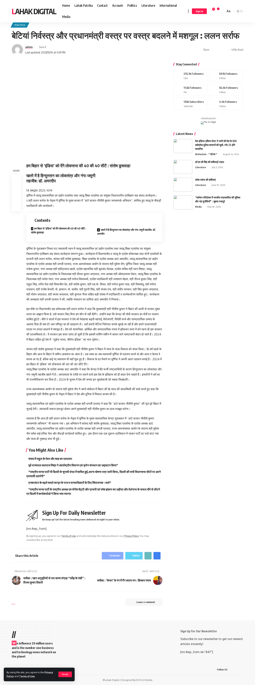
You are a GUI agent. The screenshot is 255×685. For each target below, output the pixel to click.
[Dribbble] (226, 104)
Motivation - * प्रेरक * (206, 154)
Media (198, 206)
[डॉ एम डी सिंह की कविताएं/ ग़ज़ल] (183, 167)
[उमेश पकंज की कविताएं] (183, 185)
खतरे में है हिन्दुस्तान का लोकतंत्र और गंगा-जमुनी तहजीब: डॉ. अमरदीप (126, 231)
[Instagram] (226, 90)
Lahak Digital (34, 11)
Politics (20, 25)
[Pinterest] (191, 90)
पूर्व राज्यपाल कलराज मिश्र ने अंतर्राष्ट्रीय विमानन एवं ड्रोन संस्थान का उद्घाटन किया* (73, 465)
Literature (200, 167)
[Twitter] (226, 76)
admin (29, 47)
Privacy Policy (131, 535)
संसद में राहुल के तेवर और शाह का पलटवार (50, 459)
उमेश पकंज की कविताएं (205, 179)
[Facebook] (191, 76)
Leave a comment (145, 602)
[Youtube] (191, 104)
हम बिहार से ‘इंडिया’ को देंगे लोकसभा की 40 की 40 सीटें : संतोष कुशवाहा (58, 230)
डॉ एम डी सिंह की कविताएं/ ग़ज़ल (209, 161)
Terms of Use (27, 676)
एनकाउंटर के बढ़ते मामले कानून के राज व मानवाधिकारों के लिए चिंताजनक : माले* (69, 483)
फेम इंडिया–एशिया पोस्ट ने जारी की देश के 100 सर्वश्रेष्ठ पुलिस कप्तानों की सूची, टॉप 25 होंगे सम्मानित (216, 144)
